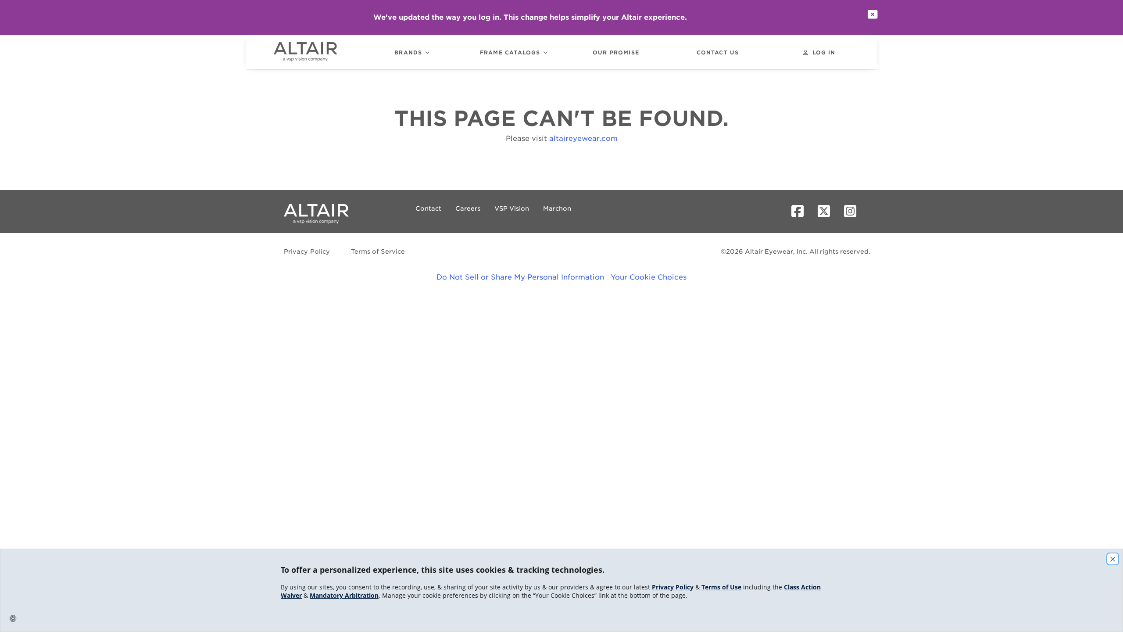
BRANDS (408, 53)
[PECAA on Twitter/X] (827, 211)
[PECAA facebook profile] (801, 211)
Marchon (557, 208)
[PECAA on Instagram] (853, 211)
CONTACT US (718, 53)
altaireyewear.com (583, 138)
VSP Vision (511, 208)
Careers (467, 208)
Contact (428, 208)
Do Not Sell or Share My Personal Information (520, 277)
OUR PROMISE (616, 53)
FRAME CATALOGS (510, 53)
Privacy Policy (307, 251)
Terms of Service (378, 251)
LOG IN (823, 53)
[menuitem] (317, 52)
